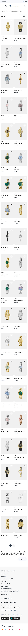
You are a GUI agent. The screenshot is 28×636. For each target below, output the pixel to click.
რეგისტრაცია (4, 574)
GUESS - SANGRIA (18, 300)
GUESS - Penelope (5, 247)
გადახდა (3, 576)
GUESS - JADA (4, 169)
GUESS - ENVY (4, 326)
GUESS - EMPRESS (5, 404)
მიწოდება (4, 581)
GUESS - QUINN (4, 90)
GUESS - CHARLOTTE (19, 457)
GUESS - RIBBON (5, 457)
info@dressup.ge (5, 607)
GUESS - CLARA (4, 300)
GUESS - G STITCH (5, 483)
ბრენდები (3, 1)
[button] (14, 571)
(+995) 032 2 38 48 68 (6, 605)
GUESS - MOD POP (18, 509)
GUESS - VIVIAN (17, 90)
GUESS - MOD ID (5, 509)
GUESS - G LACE (18, 117)
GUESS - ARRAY (18, 483)
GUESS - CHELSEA (5, 64)
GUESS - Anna (4, 38)
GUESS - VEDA (4, 274)
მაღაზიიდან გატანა (6, 583)
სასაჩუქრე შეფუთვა (6, 588)
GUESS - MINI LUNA (5, 378)
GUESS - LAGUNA (18, 378)
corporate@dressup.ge (15, 607)
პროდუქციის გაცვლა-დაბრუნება (10, 591)
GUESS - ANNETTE (5, 352)
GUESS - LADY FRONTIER (20, 38)
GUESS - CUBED (18, 535)
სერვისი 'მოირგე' (5, 586)
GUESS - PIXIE (17, 64)
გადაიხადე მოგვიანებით (8, 578)
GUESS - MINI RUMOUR (19, 431)
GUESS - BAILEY (4, 195)
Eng (24, 1)
